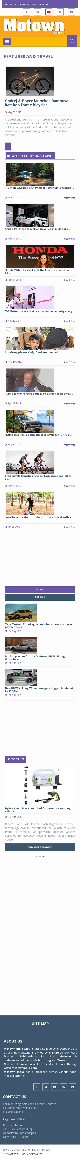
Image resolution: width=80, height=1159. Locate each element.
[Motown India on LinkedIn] (71, 11)
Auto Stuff (15, 759)
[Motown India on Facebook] (26, 11)
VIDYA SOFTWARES (32, 1154)
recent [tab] (40, 589)
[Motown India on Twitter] (37, 11)
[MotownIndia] (40, 26)
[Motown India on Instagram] (60, 11)
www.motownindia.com (20, 1068)
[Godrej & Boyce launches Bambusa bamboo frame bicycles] (30, 81)
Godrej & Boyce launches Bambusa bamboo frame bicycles (36, 102)
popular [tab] (40, 597)
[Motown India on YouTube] (48, 11)
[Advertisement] (40, 559)
